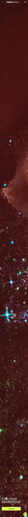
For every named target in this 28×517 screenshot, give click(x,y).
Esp (25, 2)
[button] (2, 2)
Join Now (11, 508)
